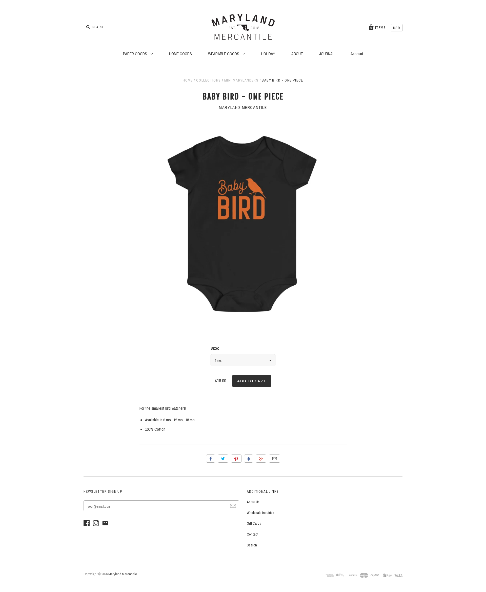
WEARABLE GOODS (224, 53)
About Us (253, 502)
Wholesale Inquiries (260, 512)
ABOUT (297, 53)
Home (188, 80)
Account (357, 53)
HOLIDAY (268, 53)
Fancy (248, 459)
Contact (252, 534)
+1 (261, 459)
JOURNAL (326, 53)
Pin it (236, 459)
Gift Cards (254, 523)
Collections (208, 80)
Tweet (223, 459)
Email (274, 459)
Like (210, 459)
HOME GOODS (180, 53)
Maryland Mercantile (243, 107)
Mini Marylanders (241, 80)
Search (252, 545)
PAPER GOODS (135, 53)
